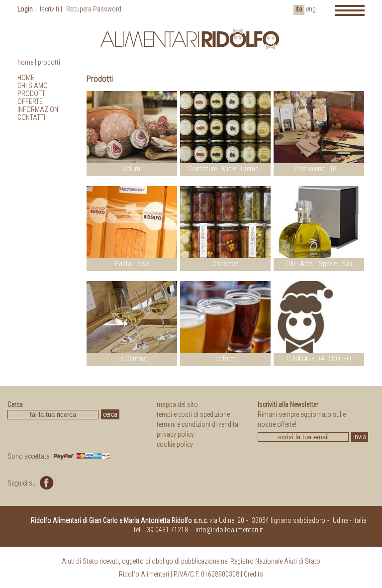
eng (311, 9)
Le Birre (225, 359)
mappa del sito (177, 404)
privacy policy (175, 434)
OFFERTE (30, 101)
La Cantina (132, 359)
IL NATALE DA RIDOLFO (319, 359)
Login (25, 9)
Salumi (132, 169)
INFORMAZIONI (38, 109)
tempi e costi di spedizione (193, 414)
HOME (25, 78)
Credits (253, 574)
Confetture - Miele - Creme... (225, 169)
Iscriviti (49, 9)
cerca (110, 414)
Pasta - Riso (132, 264)
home (25, 62)
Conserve (225, 264)
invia (359, 437)
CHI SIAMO (32, 86)
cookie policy (175, 444)
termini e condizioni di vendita (197, 424)
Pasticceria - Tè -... (319, 169)
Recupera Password (93, 9)
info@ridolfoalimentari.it (229, 530)
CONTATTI (31, 117)
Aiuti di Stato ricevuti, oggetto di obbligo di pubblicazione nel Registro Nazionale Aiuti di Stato (191, 561)
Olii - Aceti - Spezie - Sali (319, 264)
